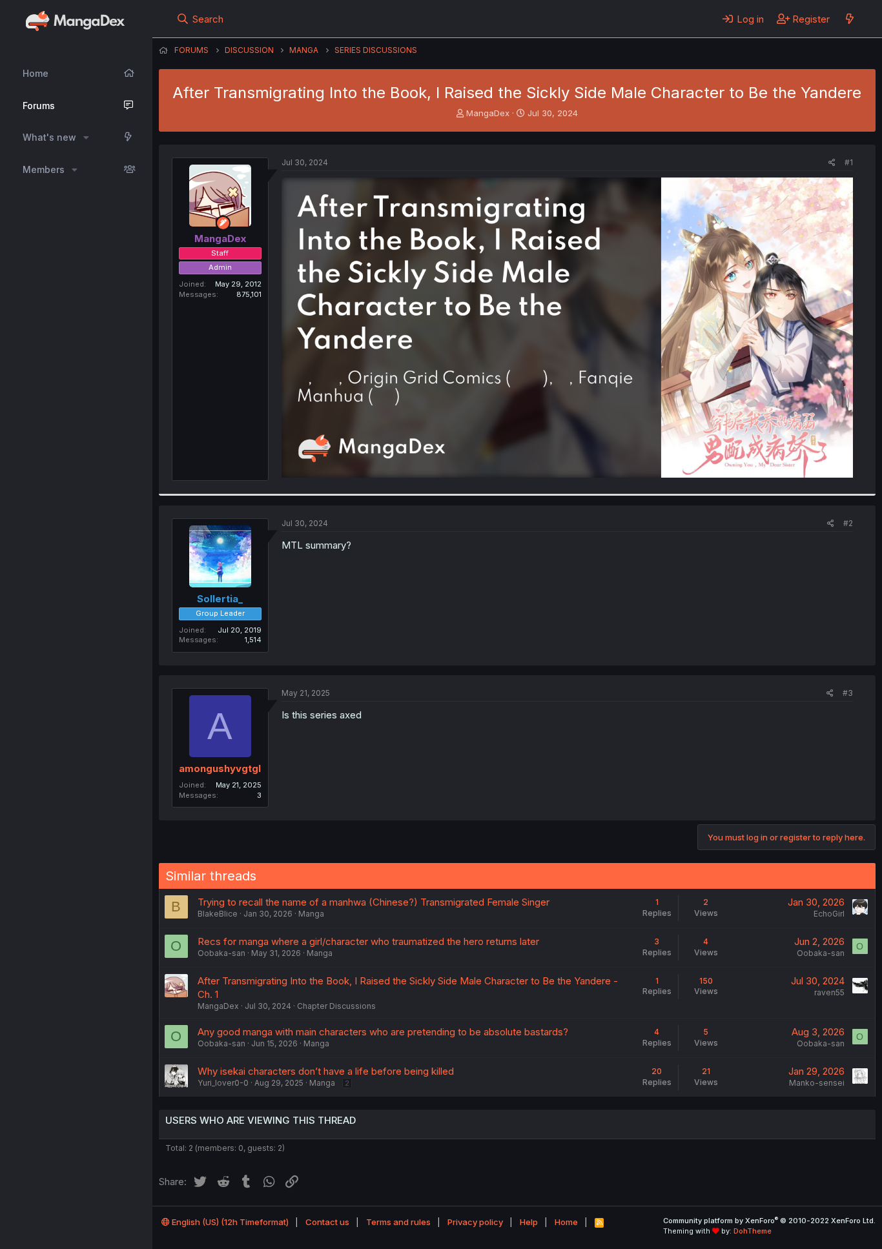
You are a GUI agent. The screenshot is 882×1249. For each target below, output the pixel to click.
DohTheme (752, 1230)
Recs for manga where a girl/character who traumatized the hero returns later (368, 941)
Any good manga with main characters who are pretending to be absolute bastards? (383, 1032)
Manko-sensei (817, 1083)
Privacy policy (475, 1222)
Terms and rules (398, 1222)
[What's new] (849, 18)
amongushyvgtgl (220, 768)
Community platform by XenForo (769, 1220)
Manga (311, 914)
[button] (86, 137)
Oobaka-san (221, 953)
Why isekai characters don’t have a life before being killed (326, 1071)
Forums (39, 105)
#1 (849, 162)
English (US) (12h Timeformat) (229, 1222)
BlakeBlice (218, 914)
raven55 (829, 992)
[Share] (832, 163)
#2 (848, 523)
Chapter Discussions (336, 1006)
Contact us (327, 1222)
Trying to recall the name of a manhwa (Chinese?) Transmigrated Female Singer (373, 902)
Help (529, 1222)
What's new (49, 137)
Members (44, 169)
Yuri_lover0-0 (223, 1083)
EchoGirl (829, 914)
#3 (848, 693)
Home (35, 73)
